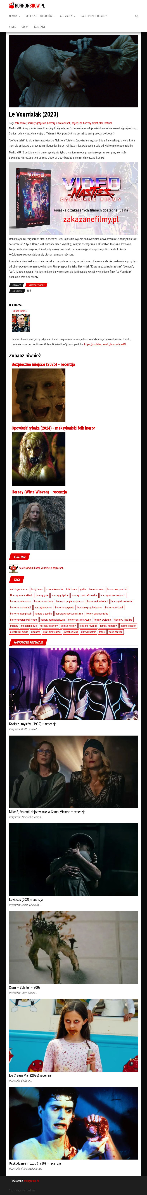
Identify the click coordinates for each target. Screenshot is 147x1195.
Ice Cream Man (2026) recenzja (30, 1075)
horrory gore (42, 595)
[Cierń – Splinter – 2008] (73, 947)
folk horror (20, 123)
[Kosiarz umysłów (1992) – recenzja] (73, 683)
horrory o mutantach (20, 607)
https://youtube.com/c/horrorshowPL (105, 344)
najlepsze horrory (81, 123)
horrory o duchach (43, 601)
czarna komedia (54, 589)
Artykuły (66, 16)
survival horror (88, 631)
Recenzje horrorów (39, 16)
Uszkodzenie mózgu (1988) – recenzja (35, 1163)
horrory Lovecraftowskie (84, 595)
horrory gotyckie (37, 123)
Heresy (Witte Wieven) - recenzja (39, 492)
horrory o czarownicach (113, 595)
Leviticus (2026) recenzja (26, 899)
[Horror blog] (27, 5)
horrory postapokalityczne (23, 619)
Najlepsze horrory (93, 16)
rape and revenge (88, 625)
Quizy (25, 26)
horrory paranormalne (97, 613)
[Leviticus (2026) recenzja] (73, 859)
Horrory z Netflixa (123, 619)
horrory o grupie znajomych (70, 601)
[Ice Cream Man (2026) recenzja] (73, 1035)
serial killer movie (19, 631)
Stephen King (71, 631)
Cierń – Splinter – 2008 (25, 987)
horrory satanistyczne (79, 619)
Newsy (13, 16)
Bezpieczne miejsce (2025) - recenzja (43, 364)
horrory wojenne (102, 619)
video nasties (115, 631)
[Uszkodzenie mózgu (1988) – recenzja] (73, 1123)
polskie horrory (68, 625)
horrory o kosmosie (122, 601)
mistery (14, 625)
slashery (35, 631)
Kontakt (39, 26)
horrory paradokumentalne (69, 613)
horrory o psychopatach (89, 607)
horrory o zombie (43, 613)
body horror (37, 589)
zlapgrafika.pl (31, 1181)
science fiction (128, 625)
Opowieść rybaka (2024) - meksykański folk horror (53, 428)
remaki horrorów (108, 625)
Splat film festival (102, 123)
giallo (83, 589)
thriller (102, 631)
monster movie (29, 625)
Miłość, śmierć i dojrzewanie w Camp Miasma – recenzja (47, 812)
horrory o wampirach (58, 123)
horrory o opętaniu (64, 607)
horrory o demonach (20, 601)
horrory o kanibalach (97, 601)
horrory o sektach (114, 607)
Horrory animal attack (21, 595)
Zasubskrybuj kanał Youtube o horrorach (40, 568)
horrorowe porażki (117, 589)
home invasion (96, 589)
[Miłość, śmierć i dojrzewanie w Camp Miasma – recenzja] (73, 771)
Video (12, 26)
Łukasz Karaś (19, 311)
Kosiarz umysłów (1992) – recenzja (32, 724)
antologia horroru (19, 589)
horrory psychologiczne (53, 619)
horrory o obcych (43, 607)
